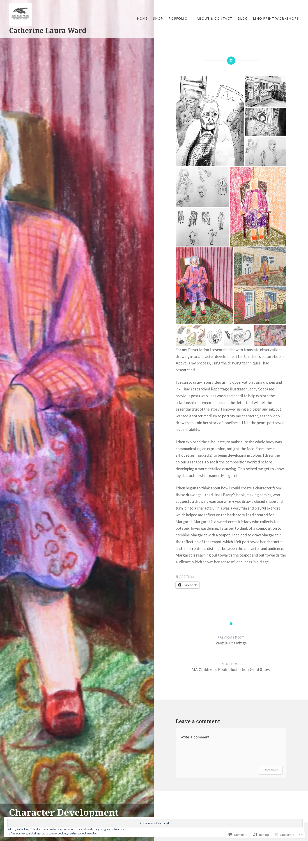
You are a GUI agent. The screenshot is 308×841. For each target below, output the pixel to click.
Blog (243, 18)
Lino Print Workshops (276, 18)
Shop (158, 18)
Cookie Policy (88, 833)
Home (142, 18)
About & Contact (214, 18)
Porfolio (178, 18)
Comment (271, 770)
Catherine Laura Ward (47, 30)
